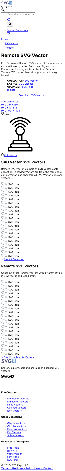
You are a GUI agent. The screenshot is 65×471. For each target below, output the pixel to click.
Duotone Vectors (17, 429)
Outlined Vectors (16, 407)
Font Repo (13, 456)
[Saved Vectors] (8, 20)
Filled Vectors (15, 404)
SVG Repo (28, 86)
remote (11, 89)
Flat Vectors (14, 432)
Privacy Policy (24, 468)
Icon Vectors (14, 410)
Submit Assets (15, 435)
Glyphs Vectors (16, 423)
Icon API (12, 450)
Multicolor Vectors (17, 401)
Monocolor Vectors (18, 398)
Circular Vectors (16, 426)
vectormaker (14, 453)
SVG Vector (31, 80)
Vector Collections (17, 30)
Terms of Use (8, 468)
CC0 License (26, 83)
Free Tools (13, 447)
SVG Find (12, 459)
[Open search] (10, 24)
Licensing (38, 468)
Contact (48, 468)
